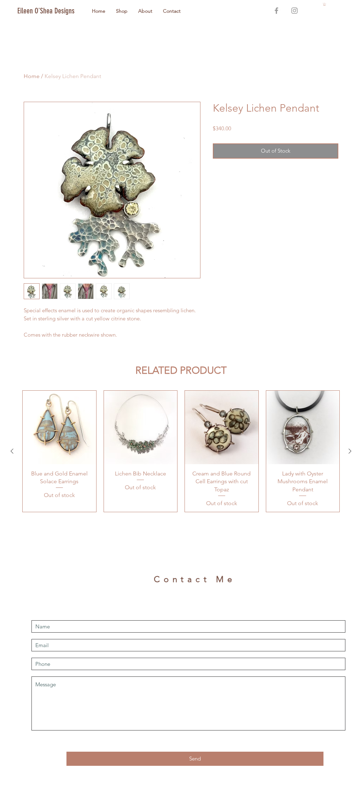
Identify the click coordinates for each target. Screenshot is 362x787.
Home (32, 76)
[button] (324, 4)
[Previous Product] (12, 451)
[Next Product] (350, 451)
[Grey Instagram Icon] (294, 10)
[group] (181, 451)
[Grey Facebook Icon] (276, 10)
